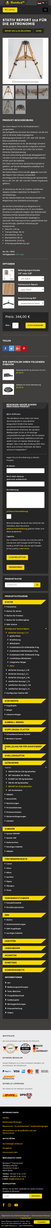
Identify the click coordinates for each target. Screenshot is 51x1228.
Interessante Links (10, 1152)
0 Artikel (11, 10)
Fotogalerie (7, 1148)
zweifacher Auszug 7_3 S (19, 681)
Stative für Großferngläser (17, 620)
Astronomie (11, 763)
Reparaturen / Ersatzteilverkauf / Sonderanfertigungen (25, 1126)
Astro (39, 31)
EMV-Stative (11, 624)
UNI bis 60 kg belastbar (18, 782)
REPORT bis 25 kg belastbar (18, 31)
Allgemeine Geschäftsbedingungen (15, 1215)
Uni (8, 983)
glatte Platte (15, 636)
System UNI (11, 838)
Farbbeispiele (13, 1000)
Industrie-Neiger (13, 714)
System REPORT (13, 833)
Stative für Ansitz (13, 611)
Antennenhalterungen (16, 924)
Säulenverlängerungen (16, 816)
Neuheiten (10, 955)
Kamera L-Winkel (14, 722)
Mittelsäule (15, 643)
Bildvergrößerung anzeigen (26, 82)
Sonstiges (11, 963)
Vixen (8, 890)
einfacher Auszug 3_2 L (18, 674)
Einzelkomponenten (15, 907)
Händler (6, 1118)
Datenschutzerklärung (17, 528)
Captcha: (10, 536)
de (43, 2)
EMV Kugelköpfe (13, 928)
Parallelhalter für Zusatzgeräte (23, 748)
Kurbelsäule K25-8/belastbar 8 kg (24, 647)
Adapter (9, 794)
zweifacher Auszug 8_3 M (19, 685)
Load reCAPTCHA (17, 557)
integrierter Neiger (18, 662)
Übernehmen (15, 567)
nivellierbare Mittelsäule (20, 658)
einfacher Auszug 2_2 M (18, 670)
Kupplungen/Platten (17, 730)
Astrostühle (11, 799)
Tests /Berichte (14, 991)
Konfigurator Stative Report (17, 628)
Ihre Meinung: (13, 489)
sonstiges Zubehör (14, 933)
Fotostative (11, 607)
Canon (9, 863)
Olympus (10, 886)
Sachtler (10, 877)
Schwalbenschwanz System (18, 734)
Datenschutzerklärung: (18, 511)
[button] (5, 348)
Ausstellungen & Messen (13, 1143)
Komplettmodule (13, 903)
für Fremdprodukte (16, 859)
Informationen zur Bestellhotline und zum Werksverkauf (19, 1132)
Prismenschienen (13, 812)
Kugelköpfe (11, 705)
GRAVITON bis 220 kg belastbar (22, 771)
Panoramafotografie (17, 898)
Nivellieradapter (14, 756)
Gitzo (8, 868)
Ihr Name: (11, 466)
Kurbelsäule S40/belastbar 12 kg (24, 651)
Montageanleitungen (16, 1004)
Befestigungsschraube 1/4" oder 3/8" (29, 272)
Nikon (9, 872)
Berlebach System (14, 738)
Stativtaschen (12, 842)
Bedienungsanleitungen (17, 987)
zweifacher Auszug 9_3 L (19, 689)
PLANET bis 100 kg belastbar (20, 779)
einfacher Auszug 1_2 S (18, 632)
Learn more (24, 548)
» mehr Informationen (25, 1226)
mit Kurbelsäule (15, 790)
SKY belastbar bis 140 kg (19, 775)
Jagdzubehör (12, 948)
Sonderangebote (14, 970)
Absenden (36, 1196)
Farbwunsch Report (28, 284)
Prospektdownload (15, 995)
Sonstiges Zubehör (14, 846)
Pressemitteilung (14, 1008)
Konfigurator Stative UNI (17, 693)
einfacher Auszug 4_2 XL (19, 677)
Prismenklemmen (14, 807)
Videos (10, 1012)
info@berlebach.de (16, 1179)
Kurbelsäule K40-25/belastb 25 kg (24, 654)
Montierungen (12, 803)
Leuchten (10, 941)
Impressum (26, 1218)
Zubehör (10, 821)
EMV (7, 915)
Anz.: (8, 325)
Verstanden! (41, 1222)
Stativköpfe (11, 701)
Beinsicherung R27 (27, 298)
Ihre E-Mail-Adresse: (17, 478)
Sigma (9, 881)
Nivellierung (15, 639)
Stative (9, 602)
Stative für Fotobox (14, 615)
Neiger (9, 710)
